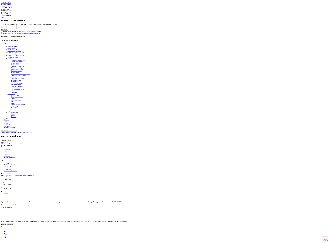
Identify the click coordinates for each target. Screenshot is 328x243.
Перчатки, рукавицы (17, 83)
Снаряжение (11, 94)
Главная (3, 132)
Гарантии (7, 124)
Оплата (6, 123)
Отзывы (6, 120)
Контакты (7, 126)
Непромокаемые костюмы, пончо (20, 74)
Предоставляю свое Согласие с (21, 33)
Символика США (13, 57)
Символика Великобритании (16, 52)
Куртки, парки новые (17, 63)
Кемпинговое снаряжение (18, 104)
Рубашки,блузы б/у (16, 68)
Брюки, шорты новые (17, 69)
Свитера (13, 77)
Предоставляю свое (22, 31)
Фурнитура (11, 110)
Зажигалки (14, 107)
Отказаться (10, 224)
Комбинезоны (15, 72)
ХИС (12, 109)
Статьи (6, 118)
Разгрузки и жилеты (17, 97)
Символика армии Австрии (16, 55)
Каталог (6, 43)
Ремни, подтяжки (16, 84)
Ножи (12, 101)
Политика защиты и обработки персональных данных (16, 204)
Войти (2, 17)
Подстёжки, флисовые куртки (19, 75)
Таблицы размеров (9, 127)
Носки (13, 87)
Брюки (13, 115)
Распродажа (7, 166)
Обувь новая (14, 91)
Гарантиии (7, 156)
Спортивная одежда (17, 86)
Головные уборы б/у (17, 61)
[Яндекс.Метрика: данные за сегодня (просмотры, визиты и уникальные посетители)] (6, 207)
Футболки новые (16, 80)
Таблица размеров (9, 157)
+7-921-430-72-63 (6, 3)
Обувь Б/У (14, 92)
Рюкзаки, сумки (15, 95)
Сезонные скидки (13, 46)
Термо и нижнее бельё (17, 78)
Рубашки (13, 117)
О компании (7, 149)
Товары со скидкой (9, 164)
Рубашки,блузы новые (17, 66)
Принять (3, 224)
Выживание (14, 106)
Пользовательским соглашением (30, 33)
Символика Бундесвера (14, 51)
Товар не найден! (27, 132)
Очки (12, 103)
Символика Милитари (14, 54)
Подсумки (14, 98)
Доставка (6, 121)
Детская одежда (12, 49)
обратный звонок (6, 4)
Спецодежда (11, 48)
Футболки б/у (15, 81)
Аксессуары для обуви (17, 89)
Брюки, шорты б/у (16, 71)
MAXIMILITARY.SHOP (16, 143)
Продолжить (4, 142)
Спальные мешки (16, 100)
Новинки (10, 45)
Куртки (13, 114)
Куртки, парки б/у (16, 64)
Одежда (10, 58)
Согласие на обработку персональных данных (27, 31)
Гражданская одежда (13, 112)
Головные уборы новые (18, 60)
